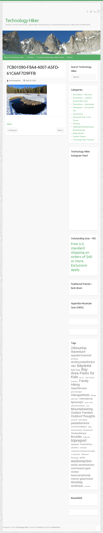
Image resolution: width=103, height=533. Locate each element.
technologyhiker (15, 81)
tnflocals (86, 437)
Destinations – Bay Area (82, 95)
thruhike (76, 436)
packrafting (82, 420)
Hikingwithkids (80, 395)
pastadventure (80, 423)
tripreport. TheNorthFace (81, 444)
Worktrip (77, 482)
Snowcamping (76, 430)
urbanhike (74, 448)
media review (88, 402)
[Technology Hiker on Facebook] (87, 11)
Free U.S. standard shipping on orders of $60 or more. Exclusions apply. (81, 257)
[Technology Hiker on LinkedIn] (95, 11)
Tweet (9, 124)
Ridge (90, 427)
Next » (60, 130)
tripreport (79, 440)
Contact (30, 57)
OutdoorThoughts (83, 416)
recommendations (79, 426)
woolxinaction (81, 461)
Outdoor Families (82, 412)
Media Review (78, 133)
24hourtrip (78, 348)
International (86, 398)
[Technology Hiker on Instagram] (98, 11)
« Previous (12, 130)
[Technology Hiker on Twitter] (91, 11)
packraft (74, 420)
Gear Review (78, 114)
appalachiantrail (81, 355)
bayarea (84, 365)
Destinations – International (83, 104)
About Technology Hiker (14, 57)
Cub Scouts (89, 378)
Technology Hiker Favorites (83, 140)
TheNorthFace (78, 433)
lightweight (77, 402)
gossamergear (76, 392)
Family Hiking (80, 382)
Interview (76, 124)
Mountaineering (82, 409)
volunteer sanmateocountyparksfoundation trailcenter (83, 451)
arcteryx (74, 359)
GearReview (79, 388)
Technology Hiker (22, 20)
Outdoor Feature (79, 136)
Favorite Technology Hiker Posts (50, 57)
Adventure (78, 351)
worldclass (77, 485)
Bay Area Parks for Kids (82, 373)
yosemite (87, 486)
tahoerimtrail (88, 430)
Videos (70, 57)
